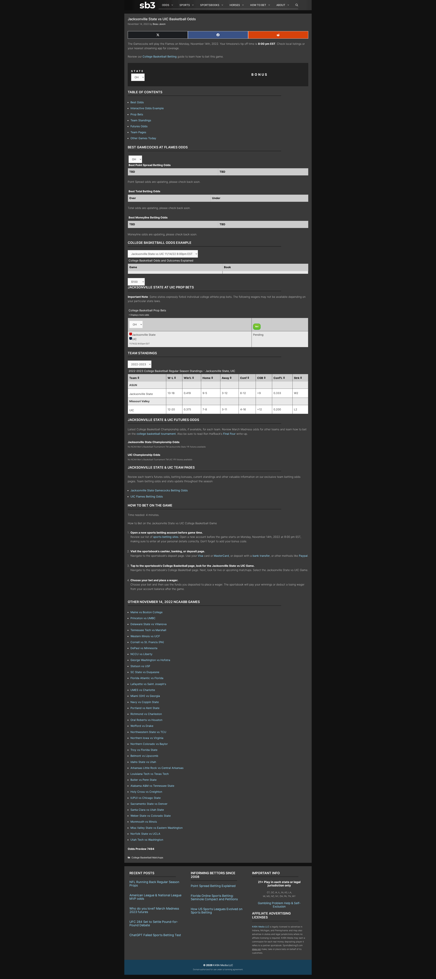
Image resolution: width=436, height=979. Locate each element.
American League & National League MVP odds (155, 896)
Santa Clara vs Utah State (147, 809)
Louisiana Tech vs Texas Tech (149, 774)
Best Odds (137, 102)
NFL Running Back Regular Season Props (154, 883)
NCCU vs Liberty (141, 654)
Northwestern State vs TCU (148, 732)
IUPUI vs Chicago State (145, 797)
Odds (165, 5)
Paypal (303, 555)
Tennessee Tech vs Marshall (148, 630)
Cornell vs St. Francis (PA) (147, 642)
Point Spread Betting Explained (213, 886)
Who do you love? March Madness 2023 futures (154, 910)
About (280, 5)
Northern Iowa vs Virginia (146, 738)
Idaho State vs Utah (143, 762)
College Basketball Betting (160, 56)
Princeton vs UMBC (142, 618)
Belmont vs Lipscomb (144, 755)
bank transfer (261, 555)
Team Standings (140, 120)
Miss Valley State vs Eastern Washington (156, 827)
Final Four (229, 433)
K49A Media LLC (260, 926)
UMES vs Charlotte (142, 690)
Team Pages (138, 132)
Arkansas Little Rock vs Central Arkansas (156, 768)
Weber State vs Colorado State (150, 815)
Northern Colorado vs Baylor (149, 744)
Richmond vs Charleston (146, 714)
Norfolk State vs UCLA (145, 833)
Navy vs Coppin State (144, 702)
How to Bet (258, 5)
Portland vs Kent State (144, 708)
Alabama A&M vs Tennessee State (152, 785)
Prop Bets (136, 114)
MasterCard (221, 555)
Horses (235, 5)
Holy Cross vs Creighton (146, 791)
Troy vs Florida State (143, 750)
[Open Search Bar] (295, 5)
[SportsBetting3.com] (148, 5)
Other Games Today (143, 138)
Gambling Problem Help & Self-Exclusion (279, 904)
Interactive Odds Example (147, 108)
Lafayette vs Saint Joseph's (148, 684)
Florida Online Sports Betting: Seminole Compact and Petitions (214, 897)
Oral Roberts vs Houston (146, 720)
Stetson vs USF (140, 666)
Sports (185, 5)
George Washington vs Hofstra (150, 660)
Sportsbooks (209, 5)
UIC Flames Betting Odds (146, 496)
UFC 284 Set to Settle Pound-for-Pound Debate (153, 923)
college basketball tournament (156, 433)
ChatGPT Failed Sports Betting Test (155, 935)
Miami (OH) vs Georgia (145, 696)
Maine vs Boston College (146, 612)
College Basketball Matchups (147, 857)
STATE (137, 71)
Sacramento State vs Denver (148, 803)
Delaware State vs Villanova (148, 624)
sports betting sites (165, 537)
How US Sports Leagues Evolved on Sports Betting (217, 910)
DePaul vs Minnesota (143, 648)
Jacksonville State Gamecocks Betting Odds (159, 490)
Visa (200, 555)
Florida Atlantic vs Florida (146, 678)
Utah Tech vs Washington (146, 839)
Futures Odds (138, 126)
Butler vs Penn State (143, 779)
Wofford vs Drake (141, 726)
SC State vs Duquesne (144, 672)
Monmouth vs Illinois (143, 821)
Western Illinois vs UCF (145, 636)
